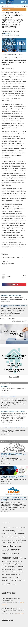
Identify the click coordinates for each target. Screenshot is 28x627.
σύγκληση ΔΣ (18, 533)
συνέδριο (19, 542)
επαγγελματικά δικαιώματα (18, 571)
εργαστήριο (4, 566)
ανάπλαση (4, 564)
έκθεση (8, 533)
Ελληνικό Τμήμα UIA (15, 564)
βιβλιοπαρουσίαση (5, 569)
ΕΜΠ (24, 533)
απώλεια (4, 533)
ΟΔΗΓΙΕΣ (8, 276)
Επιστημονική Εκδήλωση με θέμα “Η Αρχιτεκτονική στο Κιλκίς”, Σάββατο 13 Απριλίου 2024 (13, 460)
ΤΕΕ (8, 564)
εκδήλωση (6, 584)
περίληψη (12, 533)
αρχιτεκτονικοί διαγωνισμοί (13, 527)
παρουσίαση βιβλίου (19, 530)
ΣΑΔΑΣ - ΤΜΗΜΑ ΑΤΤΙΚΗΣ (9, 542)
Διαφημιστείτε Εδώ (14, 377)
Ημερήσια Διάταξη (9, 546)
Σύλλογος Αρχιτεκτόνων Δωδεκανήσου (9, 561)
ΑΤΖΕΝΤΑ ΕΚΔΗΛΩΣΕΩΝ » (7, 318)
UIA (3, 537)
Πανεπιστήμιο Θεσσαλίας (16, 567)
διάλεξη (4, 574)
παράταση (21, 580)
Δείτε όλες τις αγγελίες (7, 620)
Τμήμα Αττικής (4, 527)
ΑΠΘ (20, 558)
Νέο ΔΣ (6, 537)
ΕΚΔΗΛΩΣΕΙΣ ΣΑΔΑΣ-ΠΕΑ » (20, 321)
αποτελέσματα (21, 540)
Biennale (24, 558)
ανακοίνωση (10, 531)
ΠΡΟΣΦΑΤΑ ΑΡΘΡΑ (6, 383)
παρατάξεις (13, 584)
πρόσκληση (13, 540)
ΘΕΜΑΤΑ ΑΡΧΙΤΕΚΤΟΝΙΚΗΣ (9, 441)
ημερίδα (19, 561)
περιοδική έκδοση (10, 558)
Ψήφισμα (9, 571)
